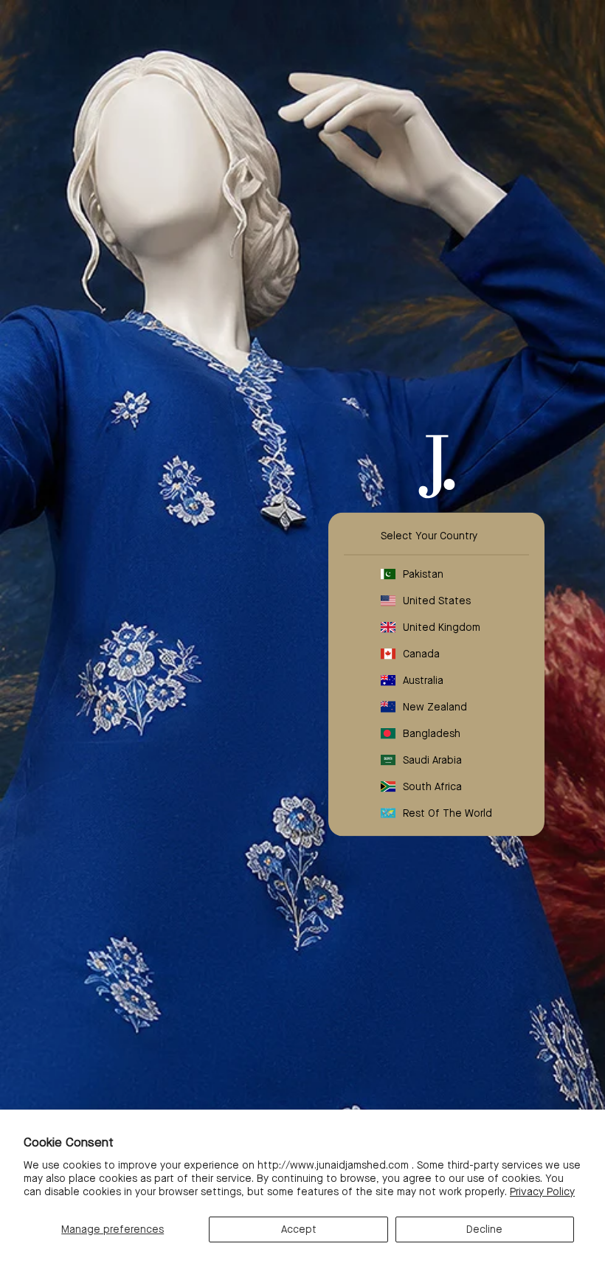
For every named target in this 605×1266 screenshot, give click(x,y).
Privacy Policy (542, 1191)
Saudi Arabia (432, 760)
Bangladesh (431, 733)
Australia (423, 680)
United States (437, 600)
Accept (299, 1229)
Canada (421, 654)
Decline (484, 1229)
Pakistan (423, 574)
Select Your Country (429, 536)
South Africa (432, 786)
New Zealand (435, 707)
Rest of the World (447, 813)
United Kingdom (441, 627)
